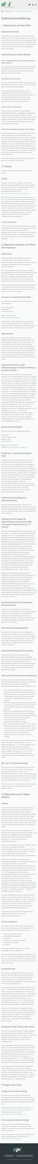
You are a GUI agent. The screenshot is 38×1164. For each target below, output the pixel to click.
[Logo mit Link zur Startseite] (19, 1149)
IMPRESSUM (9, 1155)
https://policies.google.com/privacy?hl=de (13, 1114)
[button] (36, 4)
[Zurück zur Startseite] (8, 4)
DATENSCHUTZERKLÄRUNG (24, 1155)
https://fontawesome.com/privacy (11, 1139)
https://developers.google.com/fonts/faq (13, 1110)
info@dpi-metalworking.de (12, 317)
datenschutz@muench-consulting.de (16, 447)
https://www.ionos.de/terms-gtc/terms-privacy (14, 193)
